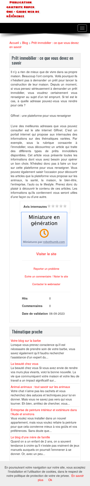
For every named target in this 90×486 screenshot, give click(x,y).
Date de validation (35, 313)
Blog (25, 43)
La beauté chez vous (24, 364)
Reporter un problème (46, 269)
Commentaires (32, 306)
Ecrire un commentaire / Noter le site (46, 276)
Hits (25, 298)
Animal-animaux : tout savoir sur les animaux (40, 387)
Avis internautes (35, 206)
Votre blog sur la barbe (26, 340)
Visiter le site (46, 253)
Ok (50, 480)
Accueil (14, 43)
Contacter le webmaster (46, 284)
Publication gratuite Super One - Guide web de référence (22, 9)
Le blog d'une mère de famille (30, 437)
